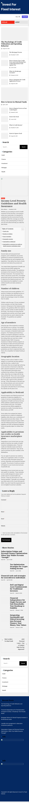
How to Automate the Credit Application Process (17, 80)
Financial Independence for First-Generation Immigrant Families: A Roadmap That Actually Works (13, 711)
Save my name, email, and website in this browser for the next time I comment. (14, 534)
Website (3, 526)
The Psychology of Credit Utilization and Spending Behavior (11, 44)
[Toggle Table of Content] (22, 229)
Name (3, 512)
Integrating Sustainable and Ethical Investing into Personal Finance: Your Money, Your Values (18, 620)
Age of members (7, 236)
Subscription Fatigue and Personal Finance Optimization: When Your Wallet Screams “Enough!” (14, 554)
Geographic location (8, 239)
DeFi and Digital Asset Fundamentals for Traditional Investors (18, 588)
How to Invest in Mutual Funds (14, 102)
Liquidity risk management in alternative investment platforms (11, 724)
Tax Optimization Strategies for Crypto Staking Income (19, 566)
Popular (4, 22)
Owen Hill (3, 559)
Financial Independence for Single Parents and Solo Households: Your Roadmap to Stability (18, 603)
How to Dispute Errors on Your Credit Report (18, 109)
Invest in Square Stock (15, 133)
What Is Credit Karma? (15, 125)
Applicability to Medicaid (9, 242)
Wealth (3, 172)
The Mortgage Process (15, 52)
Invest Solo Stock (14, 117)
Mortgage (4, 168)
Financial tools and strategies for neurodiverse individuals (13, 577)
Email (3, 519)
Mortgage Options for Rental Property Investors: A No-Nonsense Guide (14, 718)
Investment (4, 163)
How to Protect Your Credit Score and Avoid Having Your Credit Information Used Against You (17, 63)
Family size (6, 231)
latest (17, 22)
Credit (3, 155)
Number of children (7, 234)
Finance (3, 159)
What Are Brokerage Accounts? (15, 72)
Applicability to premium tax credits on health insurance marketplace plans (12, 245)
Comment (4, 500)
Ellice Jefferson (4, 209)
